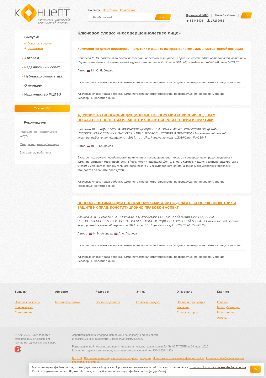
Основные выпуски (40, 43)
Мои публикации (228, 307)
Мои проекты (226, 312)
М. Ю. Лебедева (101, 70)
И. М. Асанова (102, 233)
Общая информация (191, 302)
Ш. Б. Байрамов (101, 145)
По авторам (127, 10)
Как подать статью (67, 302)
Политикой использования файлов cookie (218, 367)
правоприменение (211, 93)
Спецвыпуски (24, 307)
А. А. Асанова (127, 233)
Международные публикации (39, 144)
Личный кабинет (225, 15)
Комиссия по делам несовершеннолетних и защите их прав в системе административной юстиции (160, 48)
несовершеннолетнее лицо (96, 97)
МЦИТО (77, 358)
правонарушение (186, 93)
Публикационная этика (43, 76)
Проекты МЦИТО (197, 15)
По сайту (94, 10)
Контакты (183, 307)
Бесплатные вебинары (35, 152)
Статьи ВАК (42, 108)
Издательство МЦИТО (42, 94)
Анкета (222, 317)
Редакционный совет (42, 67)
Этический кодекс (148, 302)
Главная (222, 302)
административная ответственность (148, 93)
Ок (255, 369)
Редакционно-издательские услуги (38, 133)
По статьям (110, 10)
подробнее (157, 371)
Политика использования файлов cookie (178, 358)
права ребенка (112, 93)
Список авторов (187, 312)
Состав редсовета (108, 302)
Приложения (35, 48)
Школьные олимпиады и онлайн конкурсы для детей (117, 358)
